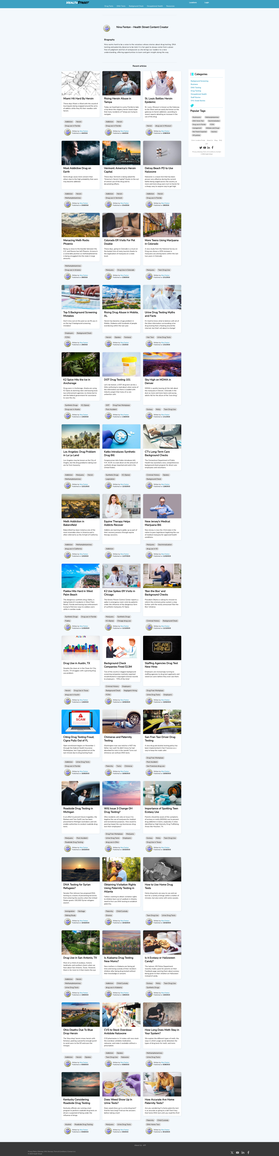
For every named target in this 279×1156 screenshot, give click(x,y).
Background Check (84, 333)
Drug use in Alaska (72, 409)
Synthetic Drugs (71, 405)
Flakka (67, 621)
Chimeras (128, 766)
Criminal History (153, 475)
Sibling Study (70, 915)
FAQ (220, 140)
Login (207, 2)
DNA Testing (196, 87)
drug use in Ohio (112, 842)
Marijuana (110, 270)
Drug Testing (196, 91)
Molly (158, 409)
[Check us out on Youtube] (237, 1153)
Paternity (109, 766)
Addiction (69, 122)
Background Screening (199, 81)
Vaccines (214, 132)
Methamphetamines (73, 198)
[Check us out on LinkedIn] (242, 1153)
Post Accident (111, 409)
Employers (69, 333)
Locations (193, 2)
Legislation (110, 479)
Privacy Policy (32, 1152)
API (206, 144)
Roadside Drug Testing (74, 842)
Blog (216, 140)
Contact (218, 152)
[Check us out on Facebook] (248, 1153)
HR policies (196, 135)
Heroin (78, 122)
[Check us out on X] (232, 1153)
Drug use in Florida (72, 126)
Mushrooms (197, 117)
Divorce (109, 915)
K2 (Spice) (85, 405)
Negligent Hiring (130, 690)
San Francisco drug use (156, 766)
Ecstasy (149, 409)
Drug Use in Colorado (125, 270)
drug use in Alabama (114, 987)
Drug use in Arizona (73, 270)
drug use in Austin (72, 694)
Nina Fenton (84, 131)
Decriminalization (165, 544)
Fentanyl (127, 337)
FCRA (67, 337)
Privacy (194, 152)
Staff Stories (196, 97)
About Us (210, 140)
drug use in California (73, 549)
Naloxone (125, 1057)
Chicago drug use (124, 621)
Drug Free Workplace (121, 405)
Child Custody (122, 911)
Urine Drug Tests (164, 337)
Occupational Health (199, 94)
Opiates (118, 337)
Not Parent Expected (200, 132)
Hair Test (150, 337)
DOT (107, 405)
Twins (119, 766)
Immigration (70, 911)
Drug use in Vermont (114, 198)
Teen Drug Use (164, 270)
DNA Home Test (153, 1124)
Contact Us (71, 1152)
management (197, 128)
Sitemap (199, 152)
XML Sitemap (48, 1152)
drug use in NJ (152, 549)
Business (194, 84)
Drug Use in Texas (81, 690)
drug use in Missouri (163, 126)
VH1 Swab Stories (198, 100)
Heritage (81, 911)
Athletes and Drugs (212, 128)
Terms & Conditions (209, 152)
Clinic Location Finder (198, 140)
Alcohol (68, 1124)
